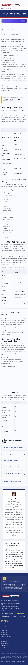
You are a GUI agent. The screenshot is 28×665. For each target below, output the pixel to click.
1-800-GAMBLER (11, 590)
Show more (11, 100)
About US (3, 647)
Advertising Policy (5, 645)
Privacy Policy (4, 641)
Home (2, 8)
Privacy (2, 661)
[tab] (14, 447)
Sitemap (3, 628)
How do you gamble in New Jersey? (13, 481)
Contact (6, 1)
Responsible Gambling (6, 621)
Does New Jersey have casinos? (12, 460)
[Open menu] (25, 5)
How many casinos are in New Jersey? (13, 447)
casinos (13, 68)
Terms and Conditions (6, 636)
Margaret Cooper (11, 29)
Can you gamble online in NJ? (11, 466)
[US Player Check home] (11, 5)
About (2, 1)
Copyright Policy (5, 634)
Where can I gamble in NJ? (10, 454)
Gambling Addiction (5, 626)
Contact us (4, 632)
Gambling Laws (4, 624)
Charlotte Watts (14, 34)
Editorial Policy (12, 1)
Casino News (4, 630)
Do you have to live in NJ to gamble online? (12, 474)
